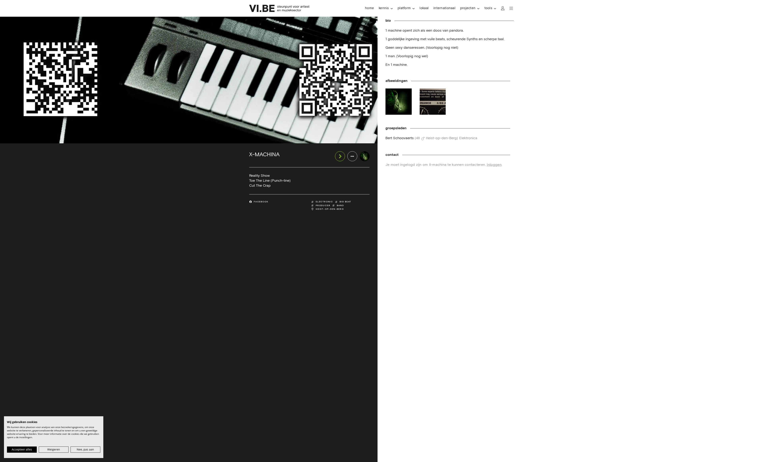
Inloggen (494, 165)
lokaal (424, 8)
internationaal (444, 8)
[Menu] (511, 8)
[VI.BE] (279, 8)
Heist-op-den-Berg (330, 209)
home (369, 8)
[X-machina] (365, 156)
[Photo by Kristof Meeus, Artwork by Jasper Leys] (398, 101)
